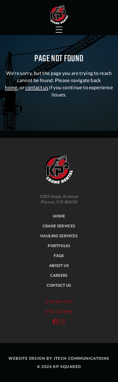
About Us (59, 265)
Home (59, 216)
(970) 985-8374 (59, 301)
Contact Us (59, 285)
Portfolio (59, 245)
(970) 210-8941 (59, 311)
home (11, 87)
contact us (36, 87)
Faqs (59, 255)
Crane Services (59, 226)
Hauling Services (59, 235)
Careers (59, 275)
